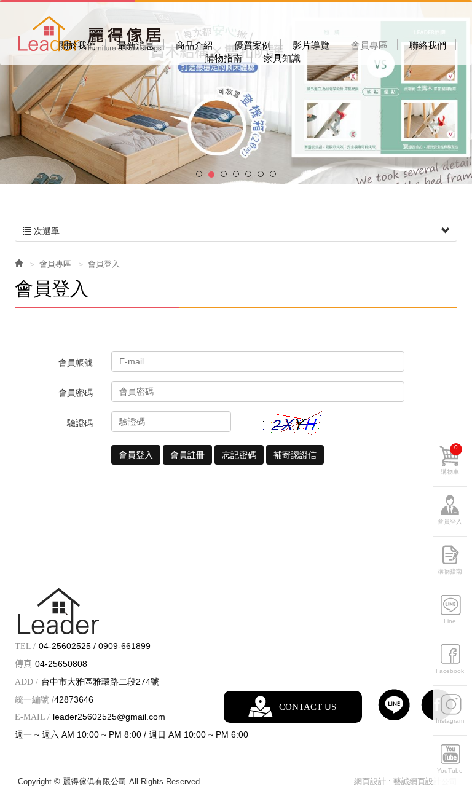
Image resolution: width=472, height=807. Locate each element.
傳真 (23, 664)
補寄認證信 (295, 455)
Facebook (450, 670)
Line (450, 621)
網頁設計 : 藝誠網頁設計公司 (405, 781)
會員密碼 (75, 393)
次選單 (45, 231)
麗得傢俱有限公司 (89, 34)
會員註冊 (187, 455)
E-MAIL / (32, 717)
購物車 (450, 459)
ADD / (26, 682)
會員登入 (136, 455)
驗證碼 (80, 423)
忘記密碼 (239, 455)
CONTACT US (307, 707)
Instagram (450, 720)
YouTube (450, 770)
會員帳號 (75, 363)
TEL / (25, 646)
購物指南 (450, 571)
